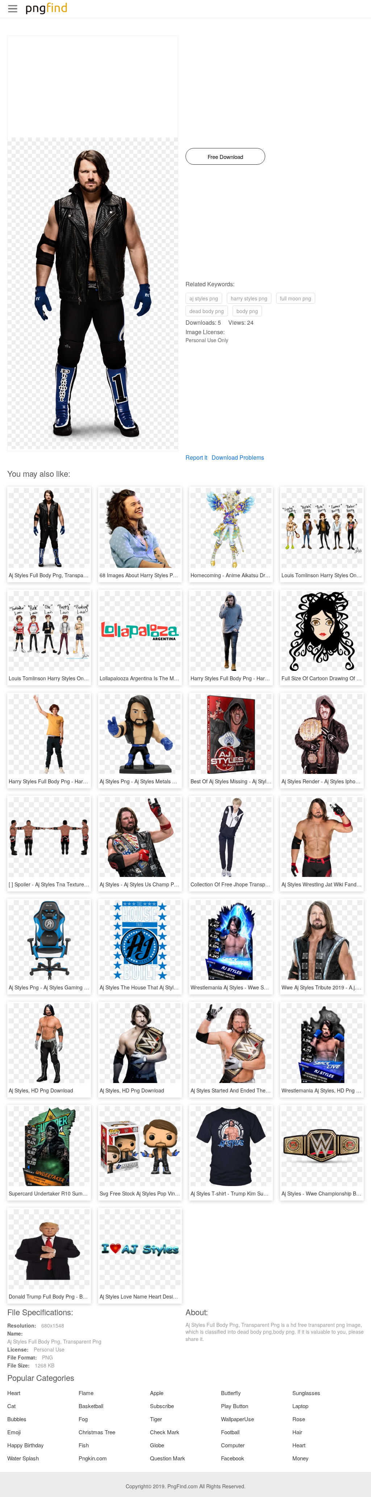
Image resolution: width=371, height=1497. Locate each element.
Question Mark (167, 1458)
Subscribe (162, 1406)
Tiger (156, 1419)
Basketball (91, 1406)
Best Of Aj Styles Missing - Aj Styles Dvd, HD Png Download (259, 781)
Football (230, 1432)
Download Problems (238, 457)
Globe (157, 1445)
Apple (156, 1392)
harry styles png (249, 298)
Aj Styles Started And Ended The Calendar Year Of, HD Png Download (271, 1090)
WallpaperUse (237, 1419)
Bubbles (16, 1419)
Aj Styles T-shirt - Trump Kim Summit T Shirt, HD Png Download (263, 1193)
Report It (196, 457)
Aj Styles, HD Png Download (41, 1090)
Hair (297, 1432)
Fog (83, 1419)
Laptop (300, 1406)
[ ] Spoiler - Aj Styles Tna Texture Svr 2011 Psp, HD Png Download (85, 884)
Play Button (234, 1406)
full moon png (295, 298)
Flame (86, 1392)
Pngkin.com (93, 1458)
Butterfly (231, 1392)
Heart (13, 1392)
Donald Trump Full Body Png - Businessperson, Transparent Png (83, 1296)
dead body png (206, 311)
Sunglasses (306, 1392)
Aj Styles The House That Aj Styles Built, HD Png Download (167, 987)
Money (300, 1458)
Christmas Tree (97, 1432)
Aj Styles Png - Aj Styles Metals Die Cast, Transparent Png (166, 781)
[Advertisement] (93, 87)
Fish (84, 1445)
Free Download (225, 156)
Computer (233, 1445)
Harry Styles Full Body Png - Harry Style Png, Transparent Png (80, 781)
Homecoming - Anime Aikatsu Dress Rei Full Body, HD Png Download (270, 575)
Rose (298, 1419)
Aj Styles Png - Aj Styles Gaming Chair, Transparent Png (73, 987)
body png (247, 311)
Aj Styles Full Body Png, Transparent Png (56, 575)
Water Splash (23, 1458)
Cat (11, 1406)
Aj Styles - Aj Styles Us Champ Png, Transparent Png (160, 884)
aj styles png (203, 298)
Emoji (14, 1432)
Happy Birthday (25, 1445)
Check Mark (164, 1432)
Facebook (232, 1458)
